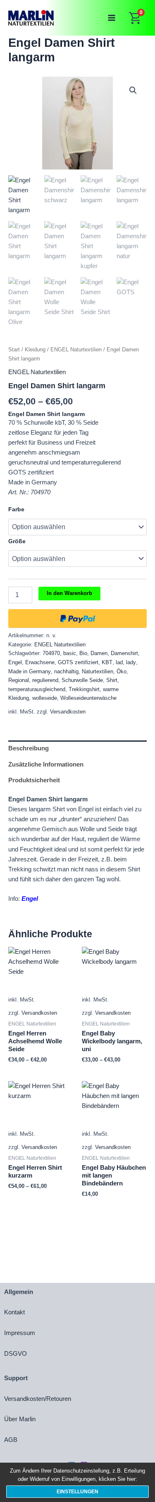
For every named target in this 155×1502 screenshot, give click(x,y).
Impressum (19, 1333)
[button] (133, 90)
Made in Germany (29, 671)
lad (119, 662)
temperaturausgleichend (36, 689)
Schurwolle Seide (82, 680)
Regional (18, 680)
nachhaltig (66, 671)
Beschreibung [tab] (28, 748)
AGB (10, 1440)
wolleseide (44, 698)
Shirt (111, 680)
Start (14, 349)
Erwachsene (40, 662)
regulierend (45, 680)
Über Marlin (20, 1419)
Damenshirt (124, 653)
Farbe (16, 509)
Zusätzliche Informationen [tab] (45, 764)
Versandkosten (68, 712)
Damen (99, 653)
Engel (15, 662)
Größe (17, 541)
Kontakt (14, 1312)
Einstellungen (77, 1492)
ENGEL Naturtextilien (76, 349)
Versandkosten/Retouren (37, 1399)
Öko (121, 671)
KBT (107, 662)
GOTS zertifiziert (78, 662)
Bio (83, 653)
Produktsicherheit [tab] (34, 780)
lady (131, 662)
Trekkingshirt (84, 689)
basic (69, 653)
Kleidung (35, 349)
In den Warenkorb (69, 593)
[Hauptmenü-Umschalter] (111, 18)
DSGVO (15, 1353)
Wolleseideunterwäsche (88, 698)
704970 (51, 653)
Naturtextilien (97, 671)
